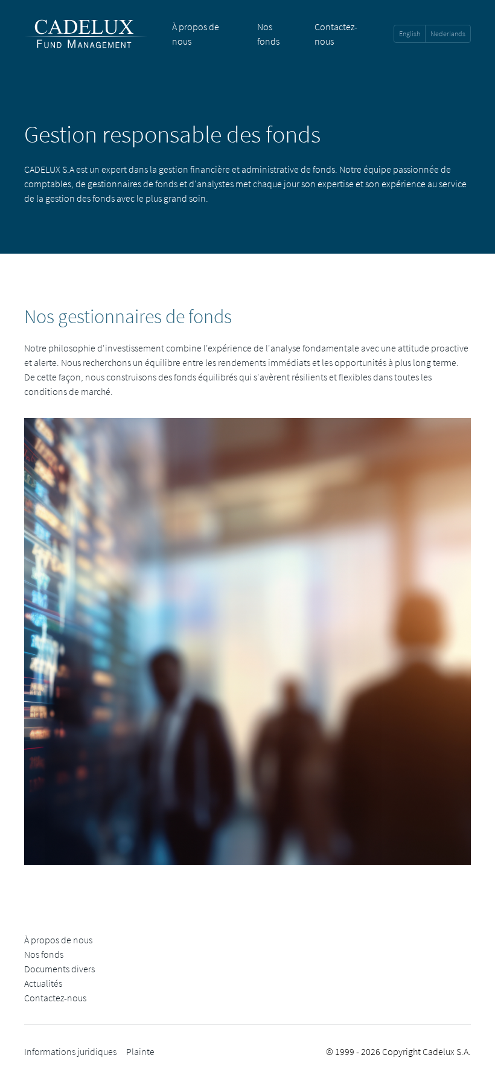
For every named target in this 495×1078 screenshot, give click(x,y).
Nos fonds (43, 954)
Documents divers (59, 969)
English (409, 33)
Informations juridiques (70, 1051)
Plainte (140, 1051)
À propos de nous (58, 940)
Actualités (43, 983)
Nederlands (447, 33)
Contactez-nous (55, 998)
